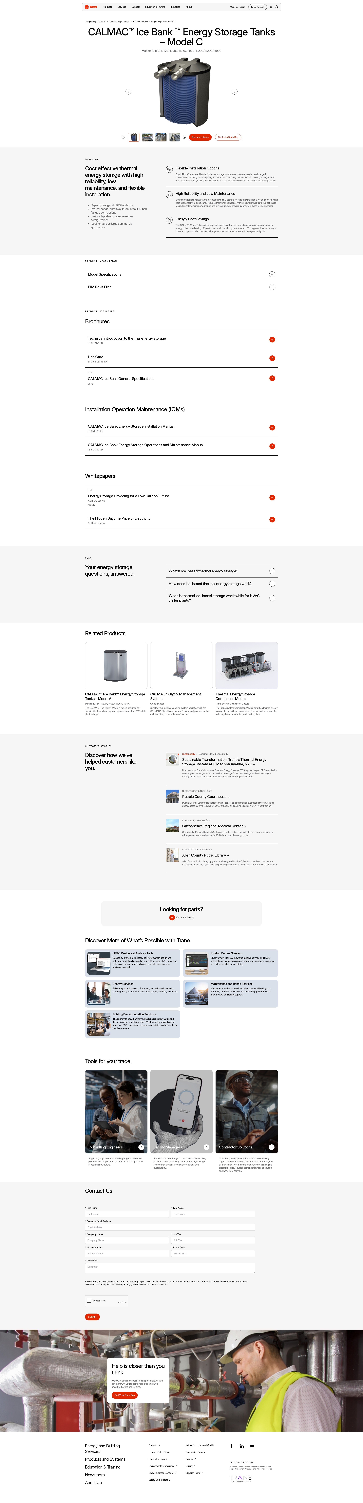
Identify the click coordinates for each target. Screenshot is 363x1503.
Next (235, 92)
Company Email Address (98, 1221)
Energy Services (123, 984)
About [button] (189, 6)
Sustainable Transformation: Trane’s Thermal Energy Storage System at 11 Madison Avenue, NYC (224, 761)
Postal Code (178, 1247)
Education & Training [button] (155, 6)
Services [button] (122, 6)
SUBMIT (92, 1316)
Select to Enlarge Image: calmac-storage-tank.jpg (133, 137)
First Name (91, 1208)
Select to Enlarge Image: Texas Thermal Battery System (174, 137)
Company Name (94, 1234)
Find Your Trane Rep (125, 1395)
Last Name (177, 1208)
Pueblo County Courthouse (204, 796)
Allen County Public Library (204, 855)
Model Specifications (104, 274)
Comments (91, 1260)
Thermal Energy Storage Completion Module (235, 696)
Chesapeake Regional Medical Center (212, 826)
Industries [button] (175, 6)
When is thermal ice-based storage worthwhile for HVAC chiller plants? (214, 598)
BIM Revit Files (99, 287)
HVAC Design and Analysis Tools (133, 953)
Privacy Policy (123, 1284)
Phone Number (93, 1247)
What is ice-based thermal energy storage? (203, 571)
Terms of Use (248, 1462)
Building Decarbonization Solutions (134, 1014)
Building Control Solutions (227, 953)
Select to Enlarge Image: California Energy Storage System (161, 137)
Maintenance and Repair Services (232, 984)
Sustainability (188, 753)
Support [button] (136, 6)
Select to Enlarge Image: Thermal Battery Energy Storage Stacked (147, 137)
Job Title (176, 1234)
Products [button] (107, 6)
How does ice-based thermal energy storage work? (210, 583)
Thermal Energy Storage (119, 22)
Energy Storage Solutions (95, 22)
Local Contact (257, 7)
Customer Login (237, 7)
